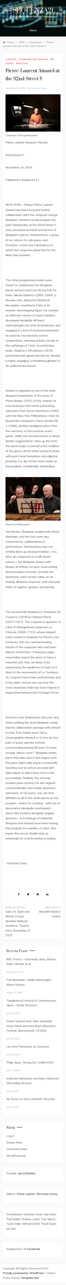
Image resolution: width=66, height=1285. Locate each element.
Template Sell (29, 1278)
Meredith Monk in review (49, 914)
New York (22, 63)
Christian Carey (38, 88)
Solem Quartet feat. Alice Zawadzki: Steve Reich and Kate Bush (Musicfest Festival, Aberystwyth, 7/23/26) (31, 1025)
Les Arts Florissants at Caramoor (27, 1046)
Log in (10, 1136)
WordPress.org (16, 1155)
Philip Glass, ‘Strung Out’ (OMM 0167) (30, 1062)
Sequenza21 (33, 10)
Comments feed (16, 1149)
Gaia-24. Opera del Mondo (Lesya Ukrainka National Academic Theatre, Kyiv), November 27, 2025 (18, 923)
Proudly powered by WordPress (24, 1273)
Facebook (33, 1249)
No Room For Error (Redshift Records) (30, 1099)
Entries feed (14, 1142)
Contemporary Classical (33, 59)
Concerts (11, 59)
